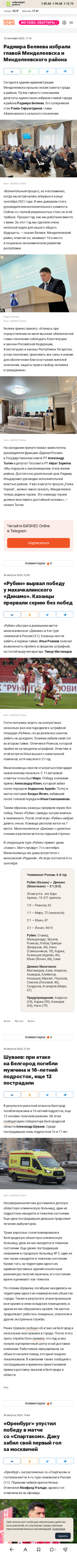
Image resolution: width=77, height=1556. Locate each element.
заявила (38, 1338)
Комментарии (38, 563)
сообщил (10, 1121)
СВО (6, 1387)
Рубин (31, 1021)
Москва (26, 11)
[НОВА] (38, 22)
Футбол (19, 1021)
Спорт (7, 1021)
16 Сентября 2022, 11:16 (18, 38)
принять (63, 1536)
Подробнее (58, 1529)
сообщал (31, 1328)
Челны (7, 11)
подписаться (38, 543)
